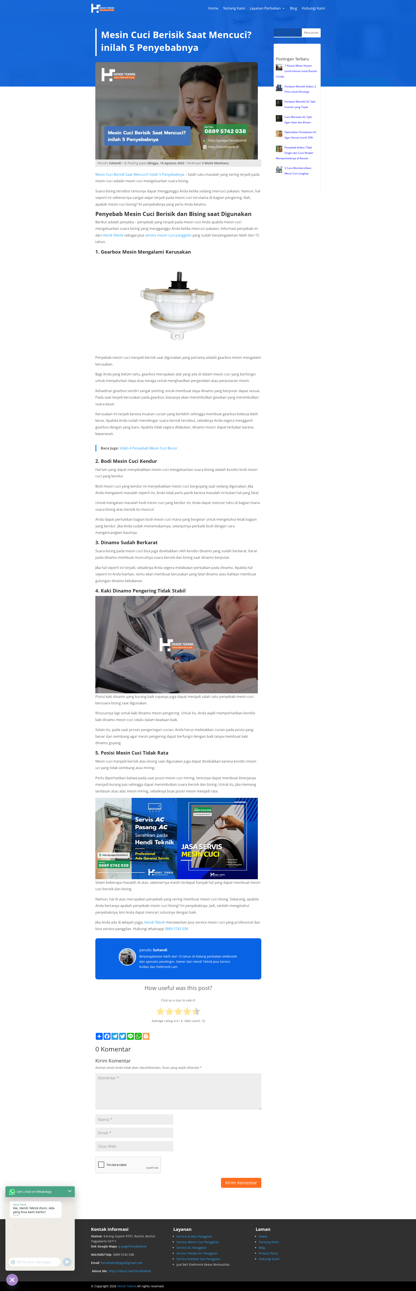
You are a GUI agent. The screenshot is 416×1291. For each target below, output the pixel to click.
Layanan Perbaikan (265, 8)
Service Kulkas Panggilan (194, 1236)
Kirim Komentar (241, 1183)
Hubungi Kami (313, 8)
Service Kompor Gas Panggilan (198, 1259)
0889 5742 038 (176, 928)
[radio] (160, 1012)
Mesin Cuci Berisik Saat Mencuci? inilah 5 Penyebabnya (139, 174)
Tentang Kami (234, 8)
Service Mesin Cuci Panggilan (197, 1242)
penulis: (153, 950)
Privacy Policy (268, 1253)
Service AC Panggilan (191, 1248)
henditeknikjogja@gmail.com (122, 1263)
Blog (293, 8)
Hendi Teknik (113, 235)
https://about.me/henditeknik (129, 1271)
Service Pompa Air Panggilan (197, 1253)
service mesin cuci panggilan (168, 235)
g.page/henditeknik (132, 1246)
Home (213, 8)
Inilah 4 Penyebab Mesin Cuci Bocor (148, 448)
